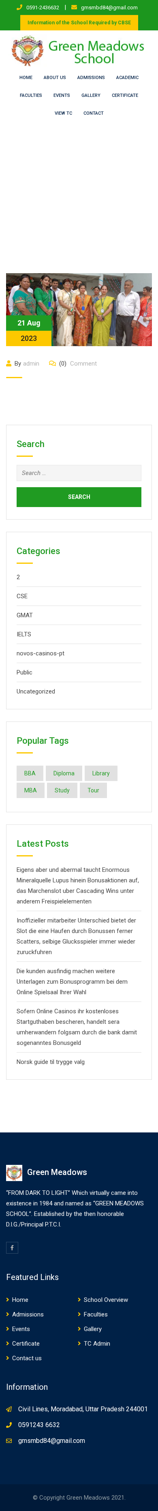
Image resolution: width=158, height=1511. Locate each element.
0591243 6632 (39, 1425)
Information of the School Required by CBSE (79, 23)
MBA (30, 790)
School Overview (106, 1299)
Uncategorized (36, 691)
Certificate (125, 95)
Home (25, 77)
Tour (93, 790)
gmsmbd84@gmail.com (109, 7)
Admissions (91, 77)
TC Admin (97, 1343)
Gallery (90, 95)
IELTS (24, 634)
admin (31, 363)
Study (62, 790)
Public (24, 672)
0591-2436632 (42, 7)
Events (61, 95)
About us (55, 77)
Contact (93, 113)
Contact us (27, 1358)
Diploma (64, 773)
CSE (22, 596)
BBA (30, 773)
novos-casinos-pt (40, 653)
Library (101, 773)
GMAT (25, 615)
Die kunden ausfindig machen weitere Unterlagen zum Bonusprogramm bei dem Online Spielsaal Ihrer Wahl (72, 981)
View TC (63, 113)
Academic (127, 77)
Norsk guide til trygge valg (51, 1062)
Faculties (31, 95)
